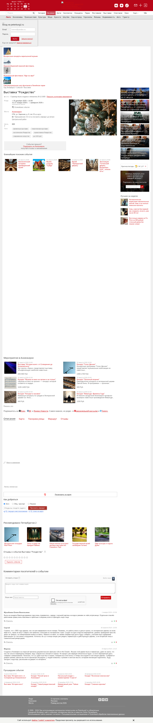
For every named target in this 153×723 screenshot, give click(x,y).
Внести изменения (13, 463)
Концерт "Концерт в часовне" (29, 394)
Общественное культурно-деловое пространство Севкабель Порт (59, 545)
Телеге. (105, 411)
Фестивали (96, 13)
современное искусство (21, 136)
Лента (8, 17)
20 (18, 6)
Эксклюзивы (18, 17)
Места (31, 703)
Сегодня (41, 13)
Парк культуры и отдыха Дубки (104, 544)
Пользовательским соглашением (74, 714)
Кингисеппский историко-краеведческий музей (24, 164)
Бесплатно (67, 13)
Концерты (79, 13)
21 (22, 6)
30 (29, 9)
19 (15, 6)
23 (29, 6)
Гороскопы (88, 17)
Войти (15, 39)
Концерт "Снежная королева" (95, 684)
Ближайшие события (22, 107)
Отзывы (64, 419)
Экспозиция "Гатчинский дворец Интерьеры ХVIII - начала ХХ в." (105, 166)
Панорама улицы (36, 419)
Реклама (54, 701)
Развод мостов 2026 (59, 703)
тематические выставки (40, 129)
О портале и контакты (59, 699)
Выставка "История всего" (13, 684)
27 (18, 9)
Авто (119, 17)
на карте (38, 114)
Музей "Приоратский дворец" (77, 163)
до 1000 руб (37, 136)
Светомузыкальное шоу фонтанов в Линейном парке (24, 85)
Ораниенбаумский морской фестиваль (19, 66)
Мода (50, 17)
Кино (127, 13)
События (19, 87)
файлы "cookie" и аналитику (43, 720)
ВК (30, 411)
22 (25, 6)
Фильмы (97, 17)
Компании (32, 701)
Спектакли (118, 13)
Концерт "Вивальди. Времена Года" (91, 394)
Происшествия (30, 17)
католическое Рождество (21, 132)
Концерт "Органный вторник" (88, 379)
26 (15, 9)
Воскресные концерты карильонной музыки (21, 56)
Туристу (126, 17)
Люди (31, 699)
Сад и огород (76, 17)
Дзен (23, 411)
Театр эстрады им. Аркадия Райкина (34, 544)
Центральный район (19, 119)
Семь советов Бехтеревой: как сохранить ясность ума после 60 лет (139, 211)
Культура (42, 17)
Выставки (107, 13)
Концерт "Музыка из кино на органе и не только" (37, 379)
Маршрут (52, 419)
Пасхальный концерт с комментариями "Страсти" (67, 677)
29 (25, 9)
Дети (59, 13)
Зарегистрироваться (24, 43)
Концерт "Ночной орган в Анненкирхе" (40, 677)
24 (8, 9)
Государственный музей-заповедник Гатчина (81, 544)
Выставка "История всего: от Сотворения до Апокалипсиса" (15, 677)
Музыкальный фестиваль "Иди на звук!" (19, 76)
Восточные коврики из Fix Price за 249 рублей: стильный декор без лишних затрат (138, 221)
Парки (87, 13)
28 (22, 9)
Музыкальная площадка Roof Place (13, 544)
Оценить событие (13, 562)
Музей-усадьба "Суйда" (49, 163)
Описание (9, 418)
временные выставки (20, 129)
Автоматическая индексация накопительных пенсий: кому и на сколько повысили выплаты (139, 202)
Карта (21, 419)
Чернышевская (19, 117)
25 (11, 9)
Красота (57, 17)
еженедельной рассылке (87, 411)
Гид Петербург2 (9, 87)
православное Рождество (43, 132)
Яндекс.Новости (41, 411)
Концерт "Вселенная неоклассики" (97, 676)
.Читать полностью (10, 487)
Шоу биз (66, 17)
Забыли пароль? (27, 39)
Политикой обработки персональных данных (107, 714)
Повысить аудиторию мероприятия (59, 97)
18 (11, 6)
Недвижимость (108, 17)
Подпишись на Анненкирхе (33, 146)
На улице (50, 13)
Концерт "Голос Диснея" (86, 364)
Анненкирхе (17, 112)
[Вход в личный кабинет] (145, 5)
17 (8, 6)
